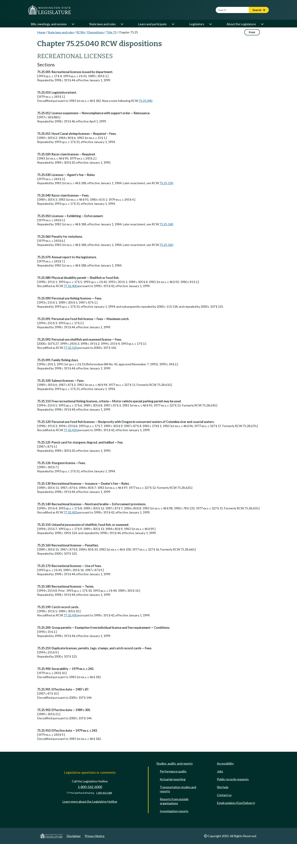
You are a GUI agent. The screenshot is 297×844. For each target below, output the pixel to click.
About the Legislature (241, 24)
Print (252, 32)
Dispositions (95, 32)
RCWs (80, 32)
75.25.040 (145, 101)
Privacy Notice (94, 836)
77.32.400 (70, 286)
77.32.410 (70, 430)
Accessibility (225, 763)
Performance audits (173, 771)
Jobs (220, 771)
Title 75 (111, 32)
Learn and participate (152, 24)
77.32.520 (70, 348)
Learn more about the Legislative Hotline (89, 801)
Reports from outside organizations (174, 801)
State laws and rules (102, 24)
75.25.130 (166, 183)
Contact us (224, 795)
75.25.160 (166, 245)
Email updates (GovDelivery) (236, 803)
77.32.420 (70, 512)
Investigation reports (174, 811)
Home (41, 32)
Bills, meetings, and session (49, 24)
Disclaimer (74, 836)
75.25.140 (166, 224)
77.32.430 (70, 615)
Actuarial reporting (172, 779)
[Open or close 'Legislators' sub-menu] (210, 24)
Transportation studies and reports (178, 789)
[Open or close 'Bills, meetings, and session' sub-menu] (73, 24)
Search (257, 9)
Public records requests (233, 779)
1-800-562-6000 (90, 787)
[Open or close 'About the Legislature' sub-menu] (262, 24)
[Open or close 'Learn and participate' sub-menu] (173, 24)
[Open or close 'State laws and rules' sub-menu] (122, 24)
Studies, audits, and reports (174, 763)
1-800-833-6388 (104, 793)
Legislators (196, 24)
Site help (222, 787)
